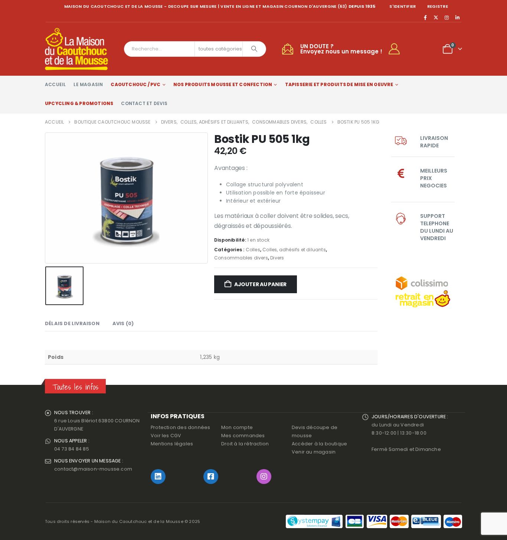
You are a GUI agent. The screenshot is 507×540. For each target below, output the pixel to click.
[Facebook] (425, 17)
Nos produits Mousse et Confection (222, 84)
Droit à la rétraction (245, 444)
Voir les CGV (166, 435)
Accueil (55, 84)
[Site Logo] (76, 49)
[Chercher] (254, 49)
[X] (436, 17)
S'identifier (402, 6)
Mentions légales (172, 444)
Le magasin (88, 84)
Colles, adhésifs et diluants (294, 249)
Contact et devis (144, 103)
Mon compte (237, 427)
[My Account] (397, 49)
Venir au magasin (314, 452)
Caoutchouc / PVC (135, 84)
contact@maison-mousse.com (93, 469)
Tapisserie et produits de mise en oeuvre (339, 84)
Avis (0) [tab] (123, 323)
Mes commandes (243, 435)
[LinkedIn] (457, 17)
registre (437, 6)
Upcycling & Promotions (79, 103)
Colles (253, 249)
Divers (277, 258)
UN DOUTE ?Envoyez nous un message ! (341, 48)
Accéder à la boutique (319, 444)
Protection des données (180, 427)
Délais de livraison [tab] (72, 323)
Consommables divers (241, 258)
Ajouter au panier (260, 284)
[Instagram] (447, 17)
